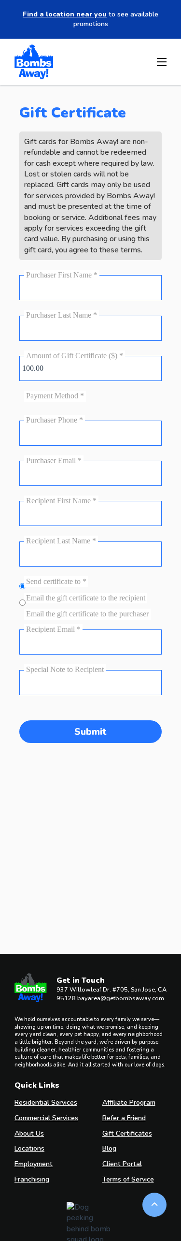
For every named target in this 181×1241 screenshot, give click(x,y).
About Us (29, 1133)
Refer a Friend (124, 1118)
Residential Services (45, 1102)
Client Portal (122, 1163)
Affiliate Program (128, 1102)
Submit (90, 731)
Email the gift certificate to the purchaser (87, 614)
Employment (33, 1163)
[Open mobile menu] (162, 62)
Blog (109, 1148)
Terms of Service (128, 1179)
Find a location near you (65, 14)
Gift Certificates (127, 1133)
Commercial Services (46, 1118)
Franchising (31, 1179)
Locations (29, 1148)
